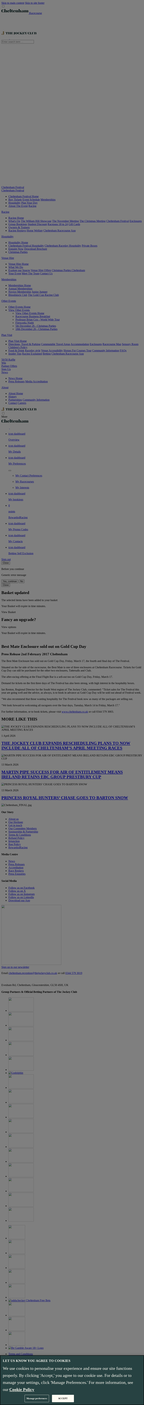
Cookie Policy (21, 1389)
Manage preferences (37, 1398)
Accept (63, 1398)
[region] (72, 1380)
